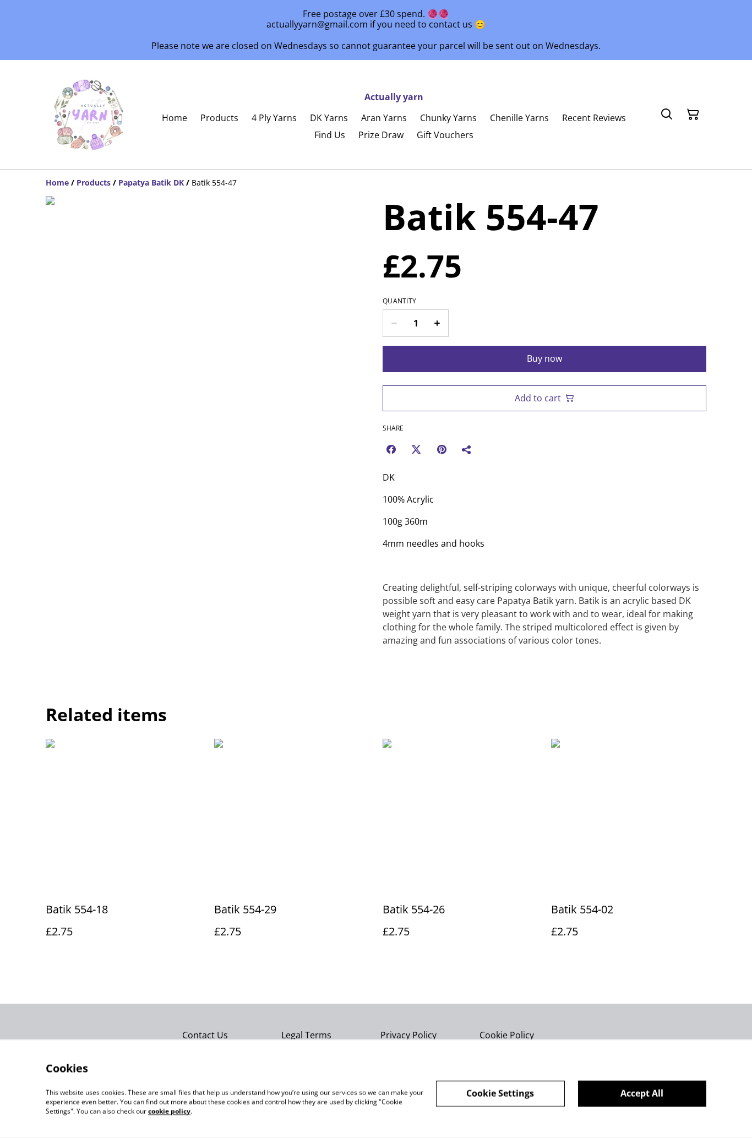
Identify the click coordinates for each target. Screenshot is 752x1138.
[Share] (467, 449)
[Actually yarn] (90, 114)
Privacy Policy (408, 1035)
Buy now (544, 358)
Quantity (399, 301)
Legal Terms (306, 1035)
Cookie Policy (506, 1035)
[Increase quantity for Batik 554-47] (437, 323)
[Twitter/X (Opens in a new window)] (416, 449)
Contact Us (205, 1035)
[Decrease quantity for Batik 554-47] (394, 323)
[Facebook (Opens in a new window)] (391, 449)
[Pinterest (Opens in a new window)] (441, 449)
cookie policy (169, 1110)
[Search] (666, 114)
